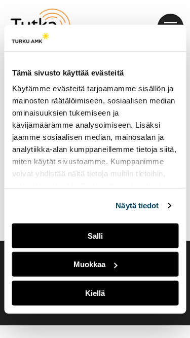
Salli (95, 236)
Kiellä (95, 293)
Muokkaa (89, 264)
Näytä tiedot (137, 205)
